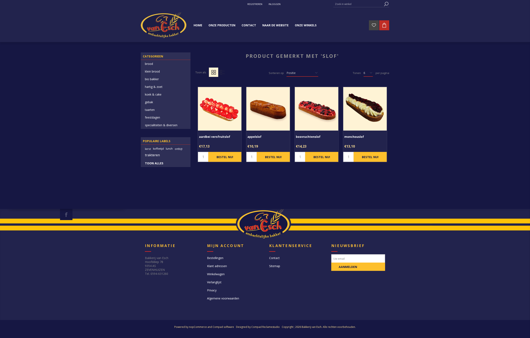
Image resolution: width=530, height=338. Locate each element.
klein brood (152, 71)
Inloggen (275, 4)
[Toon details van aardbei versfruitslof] (219, 109)
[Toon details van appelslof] (268, 109)
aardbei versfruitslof (214, 137)
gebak (149, 102)
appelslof (254, 137)
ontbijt (178, 148)
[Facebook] (66, 214)
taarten (150, 110)
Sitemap (274, 266)
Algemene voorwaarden (223, 298)
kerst (148, 148)
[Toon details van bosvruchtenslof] (316, 109)
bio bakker (152, 79)
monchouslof (354, 137)
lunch (169, 148)
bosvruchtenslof (308, 137)
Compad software (223, 327)
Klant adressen (217, 266)
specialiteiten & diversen (161, 125)
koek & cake (153, 94)
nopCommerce (198, 327)
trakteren (152, 155)
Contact (274, 258)
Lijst (222, 72)
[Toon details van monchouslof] (365, 109)
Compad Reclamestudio (265, 327)
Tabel (213, 72)
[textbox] (358, 4)
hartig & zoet (154, 87)
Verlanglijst (214, 282)
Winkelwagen (216, 274)
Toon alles (154, 163)
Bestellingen (215, 258)
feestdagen (152, 117)
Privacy (212, 290)
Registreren (254, 4)
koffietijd (158, 148)
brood (149, 64)
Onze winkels (306, 25)
